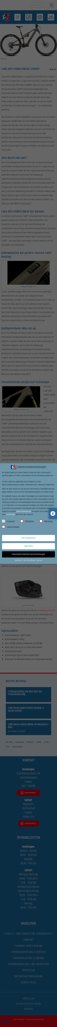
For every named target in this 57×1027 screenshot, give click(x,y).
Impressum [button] (39, 560)
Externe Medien (13, 527)
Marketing (48, 521)
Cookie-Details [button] (18, 560)
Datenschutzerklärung (23, 511)
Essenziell (11, 521)
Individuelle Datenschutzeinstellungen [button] (28, 554)
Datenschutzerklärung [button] (29, 560)
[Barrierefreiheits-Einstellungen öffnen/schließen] (53, 513)
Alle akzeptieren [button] (28, 538)
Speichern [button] (28, 546)
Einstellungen (10, 514)
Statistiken (29, 521)
